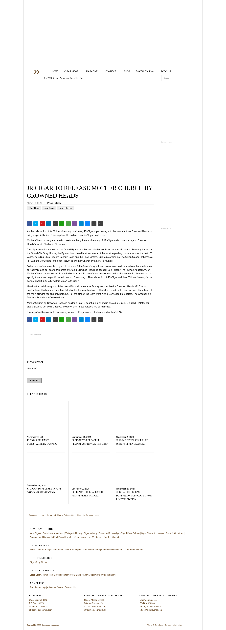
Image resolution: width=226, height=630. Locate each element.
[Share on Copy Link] (93, 223)
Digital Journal (145, 71)
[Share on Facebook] (29, 223)
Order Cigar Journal (39, 574)
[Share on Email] (55, 223)
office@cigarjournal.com (40, 609)
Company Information (173, 625)
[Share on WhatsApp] (61, 223)
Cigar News (71, 71)
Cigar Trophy (80, 536)
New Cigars (49, 208)
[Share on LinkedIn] (48, 223)
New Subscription (73, 549)
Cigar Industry (90, 533)
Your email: (32, 368)
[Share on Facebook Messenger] (87, 223)
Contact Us (70, 587)
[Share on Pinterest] (42, 223)
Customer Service (134, 549)
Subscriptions (56, 549)
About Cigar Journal (39, 549)
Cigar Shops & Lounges (152, 533)
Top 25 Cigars (94, 536)
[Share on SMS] (68, 223)
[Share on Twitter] (35, 223)
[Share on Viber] (74, 223)
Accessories (36, 536)
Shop (127, 71)
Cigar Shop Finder (38, 562)
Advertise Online (55, 587)
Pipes (61, 536)
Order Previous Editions (112, 549)
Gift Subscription (92, 549)
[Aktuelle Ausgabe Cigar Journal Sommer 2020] (180, 96)
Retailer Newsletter (59, 574)
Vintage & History (73, 533)
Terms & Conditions (155, 625)
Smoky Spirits (50, 536)
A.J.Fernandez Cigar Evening (69, 78)
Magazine (92, 71)
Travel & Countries (174, 533)
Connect (111, 71)
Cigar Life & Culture (129, 533)
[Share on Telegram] (81, 223)
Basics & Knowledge (109, 533)
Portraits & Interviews (53, 533)
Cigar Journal (53, 27)
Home (55, 71)
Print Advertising (37, 587)
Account (166, 71)
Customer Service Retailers (102, 574)
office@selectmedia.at (95, 609)
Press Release (54, 202)
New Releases (65, 208)
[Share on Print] (100, 223)
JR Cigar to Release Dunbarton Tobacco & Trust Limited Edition (134, 496)
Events (68, 536)
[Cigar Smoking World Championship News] (180, 127)
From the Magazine (112, 536)
